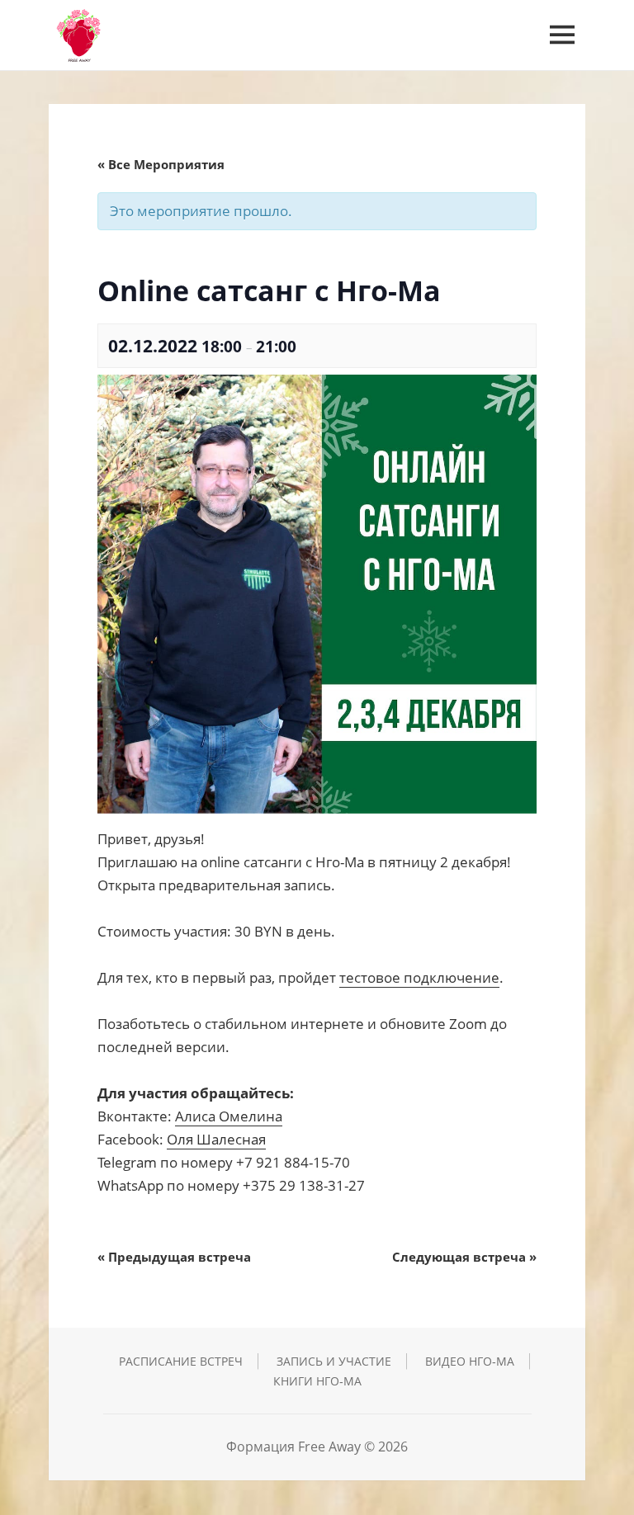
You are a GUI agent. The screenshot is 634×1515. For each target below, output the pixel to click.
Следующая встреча (464, 1256)
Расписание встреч (181, 1361)
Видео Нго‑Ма (469, 1361)
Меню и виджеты (562, 58)
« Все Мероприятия (161, 164)
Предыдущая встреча (174, 1256)
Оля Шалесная (216, 1139)
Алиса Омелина (228, 1116)
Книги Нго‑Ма (317, 1381)
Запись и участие (334, 1361)
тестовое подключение (419, 977)
